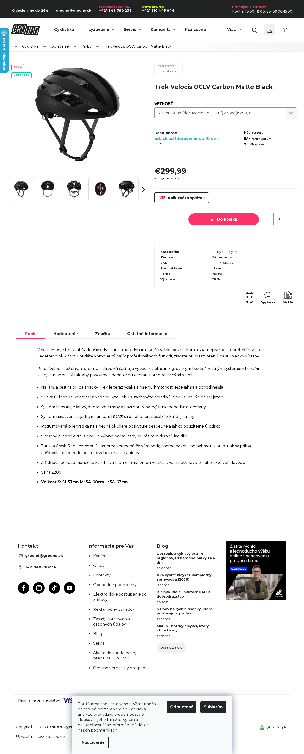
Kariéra (99, 556)
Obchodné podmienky (115, 584)
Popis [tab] (30, 333)
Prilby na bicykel (225, 252)
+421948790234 (40, 567)
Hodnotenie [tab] (66, 333)
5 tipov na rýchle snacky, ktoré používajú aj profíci (184, 611)
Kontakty (102, 575)
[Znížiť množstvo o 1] (268, 219)
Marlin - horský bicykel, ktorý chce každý (183, 628)
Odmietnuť (181, 707)
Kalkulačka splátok (186, 197)
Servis (98, 643)
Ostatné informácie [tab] (147, 333)
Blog (97, 633)
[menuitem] (66, 29)
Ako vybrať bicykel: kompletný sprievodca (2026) (184, 577)
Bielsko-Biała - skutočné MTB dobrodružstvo (183, 594)
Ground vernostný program (120, 668)
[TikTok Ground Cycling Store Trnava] (54, 588)
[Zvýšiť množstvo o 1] (291, 219)
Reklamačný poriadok (114, 609)
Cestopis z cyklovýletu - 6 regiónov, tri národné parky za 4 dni (186, 558)
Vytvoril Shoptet (277, 727)
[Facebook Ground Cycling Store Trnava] (23, 588)
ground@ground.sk (44, 555)
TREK (261, 144)
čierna (217, 274)
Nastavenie (93, 742)
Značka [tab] (102, 333)
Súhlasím (213, 707)
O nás (98, 565)
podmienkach (104, 730)
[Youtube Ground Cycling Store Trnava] (69, 588)
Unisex (217, 268)
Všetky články (171, 648)
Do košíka (227, 219)
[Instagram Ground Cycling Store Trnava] (39, 588)
